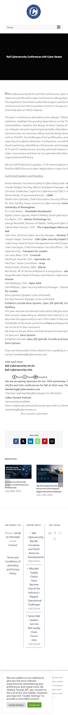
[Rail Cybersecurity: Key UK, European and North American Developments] (18, 472)
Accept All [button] (34, 705)
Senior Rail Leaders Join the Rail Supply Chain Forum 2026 (34, 627)
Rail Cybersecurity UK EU (20, 365)
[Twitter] (55, 533)
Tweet (30, 376)
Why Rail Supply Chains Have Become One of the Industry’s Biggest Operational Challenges (45, 473)
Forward (42, 376)
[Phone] (55, 538)
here (49, 323)
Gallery (23, 471)
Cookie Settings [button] (16, 705)
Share (19, 376)
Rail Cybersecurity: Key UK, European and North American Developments (13, 471)
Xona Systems (28, 335)
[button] (7, 480)
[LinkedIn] (50, 533)
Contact (12, 544)
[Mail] (60, 533)
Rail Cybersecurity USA (18, 369)
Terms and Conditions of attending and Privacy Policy (13, 565)
